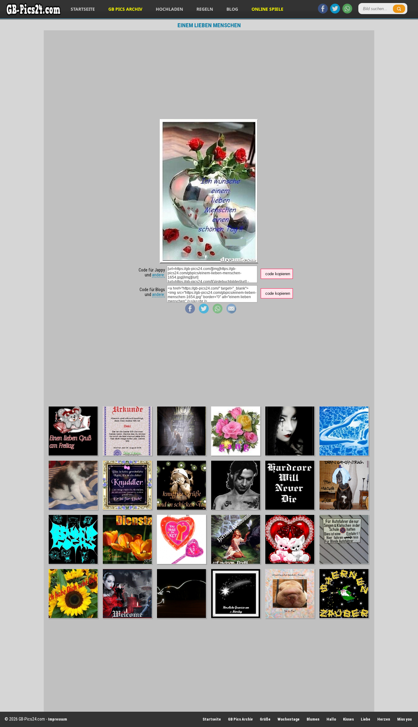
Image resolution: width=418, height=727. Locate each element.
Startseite (83, 9)
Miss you (404, 719)
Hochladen (169, 9)
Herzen (383, 719)
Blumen (313, 719)
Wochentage (289, 719)
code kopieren (277, 274)
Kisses (348, 719)
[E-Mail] (231, 311)
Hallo (331, 719)
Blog (232, 9)
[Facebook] (323, 11)
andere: (158, 274)
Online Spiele (267, 9)
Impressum (57, 719)
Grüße (265, 719)
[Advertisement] (209, 75)
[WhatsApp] (347, 11)
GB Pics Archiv (125, 9)
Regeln (204, 9)
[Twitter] (335, 11)
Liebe (365, 719)
